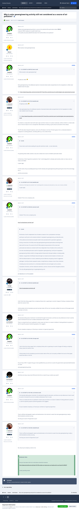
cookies (10, 506)
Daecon (9, 52)
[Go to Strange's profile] (9, 281)
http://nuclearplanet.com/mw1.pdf (25, 222)
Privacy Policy (5, 500)
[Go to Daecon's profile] (9, 47)
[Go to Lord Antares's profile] (9, 317)
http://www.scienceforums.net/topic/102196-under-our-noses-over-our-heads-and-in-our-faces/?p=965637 (43, 465)
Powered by (71, 500)
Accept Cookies (63, 506)
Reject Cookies (72, 506)
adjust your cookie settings (41, 506)
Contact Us (12, 500)
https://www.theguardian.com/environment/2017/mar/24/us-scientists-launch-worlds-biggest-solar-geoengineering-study (47, 92)
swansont (10, 104)
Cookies (16, 500)
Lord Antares (9, 322)
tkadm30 (7, 20)
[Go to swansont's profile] (9, 99)
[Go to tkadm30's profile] (4, 20)
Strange (9, 286)
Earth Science (21, 20)
